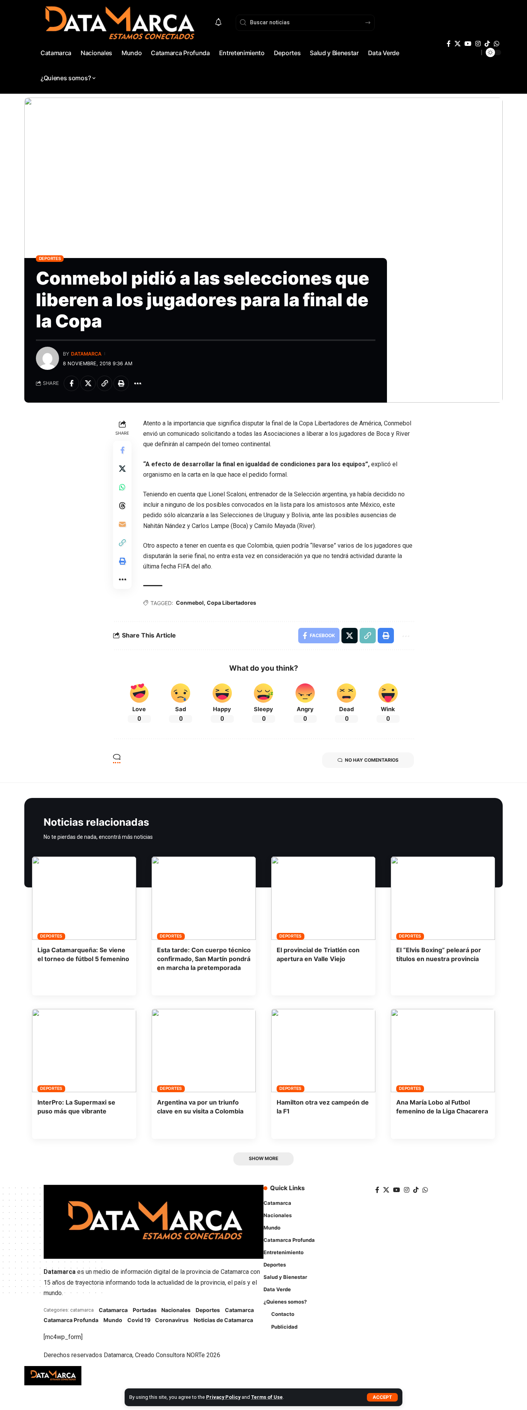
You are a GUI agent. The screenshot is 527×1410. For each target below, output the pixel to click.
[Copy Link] (104, 383)
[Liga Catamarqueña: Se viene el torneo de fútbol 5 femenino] (84, 898)
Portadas (145, 1310)
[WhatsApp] (496, 44)
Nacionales (176, 1310)
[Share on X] (88, 383)
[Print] (121, 383)
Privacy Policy (223, 1397)
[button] (382, 1397)
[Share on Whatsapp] (122, 487)
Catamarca (113, 1310)
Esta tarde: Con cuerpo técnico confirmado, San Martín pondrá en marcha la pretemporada (204, 958)
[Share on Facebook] (71, 383)
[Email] (122, 524)
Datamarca (86, 354)
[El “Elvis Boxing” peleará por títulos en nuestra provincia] (443, 898)
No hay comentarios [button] (372, 760)
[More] (137, 383)
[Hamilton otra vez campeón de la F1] (323, 1050)
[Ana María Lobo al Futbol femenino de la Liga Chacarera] (443, 1050)
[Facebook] (449, 44)
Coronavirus (172, 1320)
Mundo (112, 1320)
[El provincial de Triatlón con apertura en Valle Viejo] (323, 898)
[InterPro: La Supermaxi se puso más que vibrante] (84, 1050)
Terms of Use (267, 1397)
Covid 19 (138, 1320)
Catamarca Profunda (71, 1320)
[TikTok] (487, 44)
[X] (458, 44)
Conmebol (190, 602)
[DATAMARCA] (52, 1375)
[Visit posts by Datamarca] (47, 358)
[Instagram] (478, 44)
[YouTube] (468, 44)
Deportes (50, 258)
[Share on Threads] (122, 505)
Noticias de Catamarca (223, 1320)
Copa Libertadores (231, 602)
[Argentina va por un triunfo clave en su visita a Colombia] (204, 1050)
